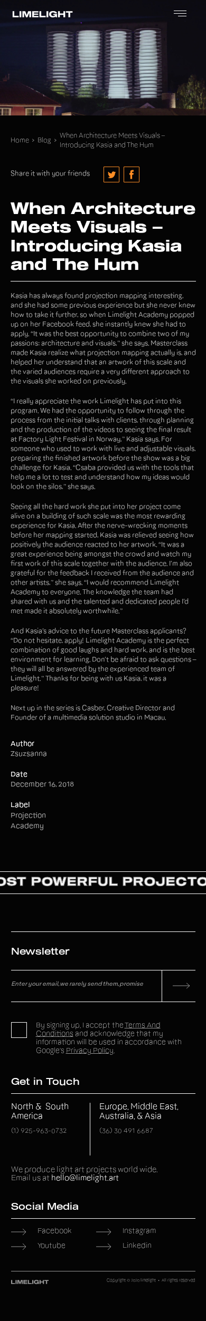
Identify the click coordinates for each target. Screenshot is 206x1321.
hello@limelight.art (85, 1178)
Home (20, 141)
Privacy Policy (90, 1051)
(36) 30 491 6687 (126, 1131)
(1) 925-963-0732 (39, 1131)
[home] (40, 14)
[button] (180, 14)
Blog (44, 141)
